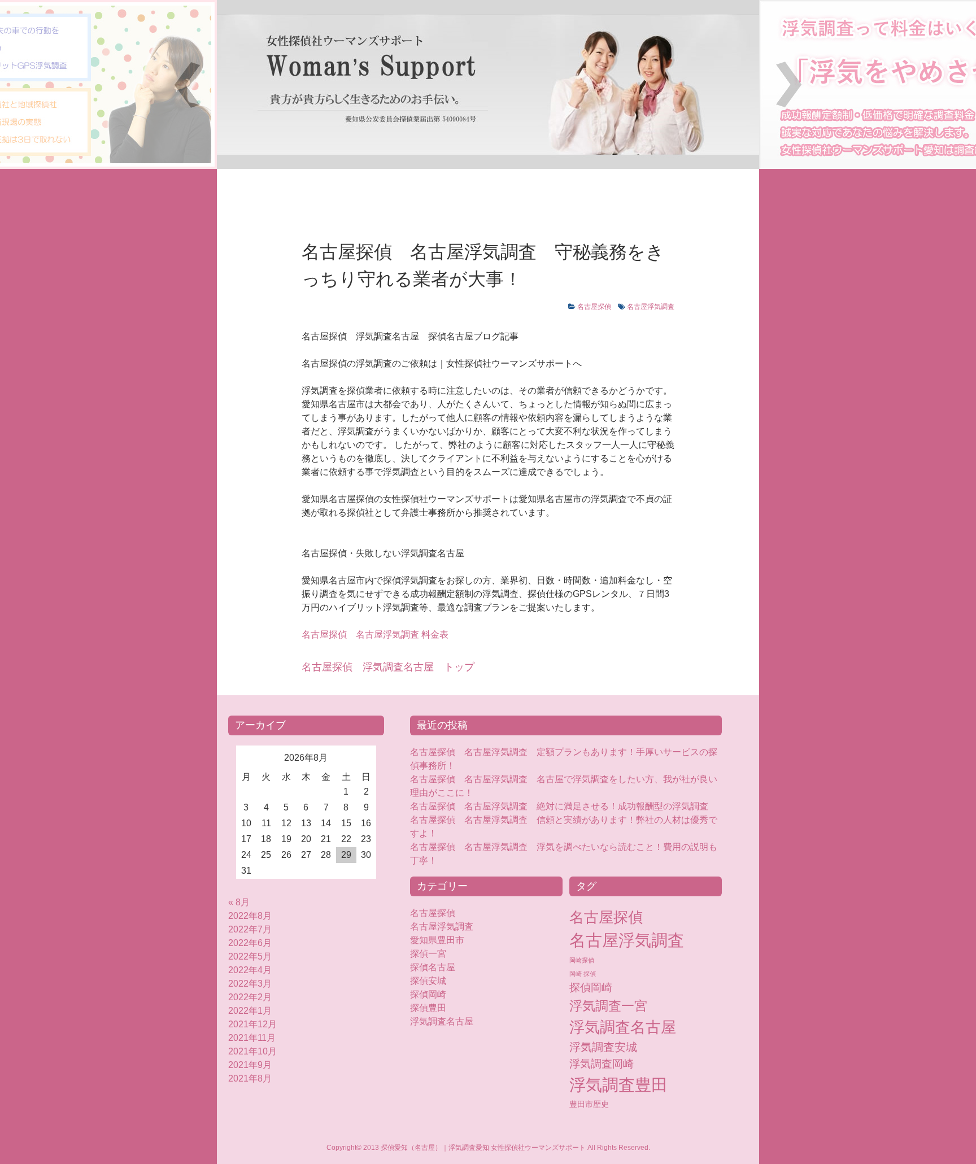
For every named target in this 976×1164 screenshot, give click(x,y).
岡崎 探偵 (582, 973)
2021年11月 (252, 1038)
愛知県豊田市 (437, 940)
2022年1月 (250, 1010)
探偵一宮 (428, 953)
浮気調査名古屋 (441, 1021)
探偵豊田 (437, 1008)
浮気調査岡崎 (601, 1064)
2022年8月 (250, 916)
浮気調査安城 (603, 1047)
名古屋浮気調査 (650, 307)
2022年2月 (250, 997)
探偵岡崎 (432, 994)
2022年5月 (250, 956)
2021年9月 (250, 1065)
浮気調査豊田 (618, 1084)
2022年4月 (250, 970)
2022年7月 (250, 929)
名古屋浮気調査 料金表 (375, 634)
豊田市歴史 (589, 1104)
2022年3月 (250, 983)
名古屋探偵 (594, 307)
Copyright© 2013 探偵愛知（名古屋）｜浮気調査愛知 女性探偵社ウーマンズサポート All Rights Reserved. (488, 1148)
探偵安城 (428, 981)
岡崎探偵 (581, 960)
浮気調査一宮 (608, 1006)
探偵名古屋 (432, 967)
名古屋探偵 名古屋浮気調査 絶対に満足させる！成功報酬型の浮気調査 (559, 806)
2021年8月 (250, 1078)
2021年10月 (252, 1051)
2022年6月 (250, 943)
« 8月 (239, 902)
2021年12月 (252, 1024)
